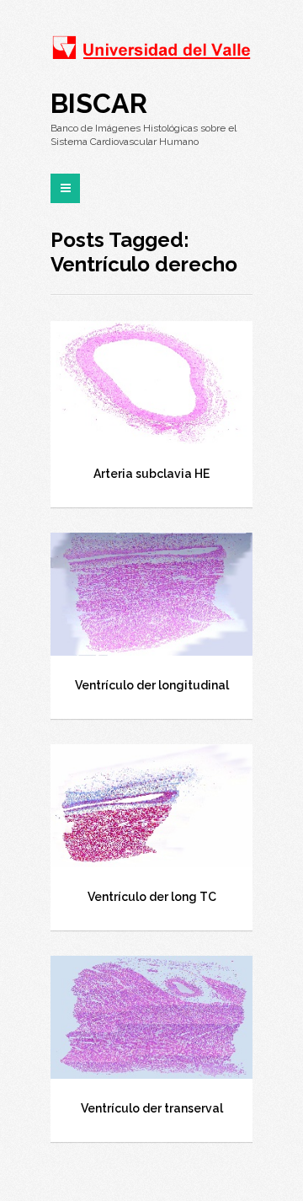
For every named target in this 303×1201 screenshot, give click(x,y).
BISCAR (98, 103)
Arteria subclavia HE (151, 473)
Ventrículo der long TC (152, 896)
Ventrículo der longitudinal (152, 685)
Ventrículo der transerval (152, 1108)
